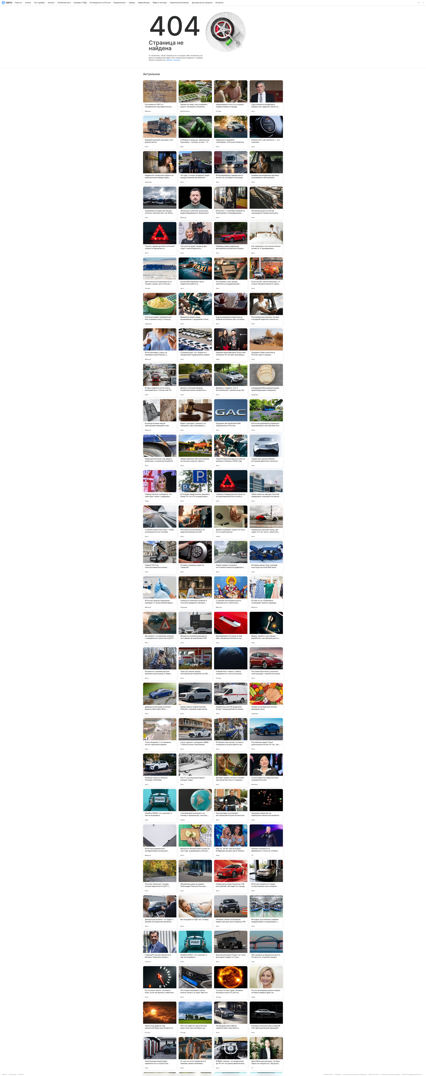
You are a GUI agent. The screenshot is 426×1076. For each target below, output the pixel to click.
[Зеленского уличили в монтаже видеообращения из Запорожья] (195, 203)
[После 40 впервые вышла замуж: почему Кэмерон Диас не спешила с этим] (266, 982)
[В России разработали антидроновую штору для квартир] (159, 841)
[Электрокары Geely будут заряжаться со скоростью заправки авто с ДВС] (159, 1053)
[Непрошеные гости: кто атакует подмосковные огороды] (230, 97)
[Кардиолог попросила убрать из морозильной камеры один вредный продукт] (159, 167)
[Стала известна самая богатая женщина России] (266, 770)
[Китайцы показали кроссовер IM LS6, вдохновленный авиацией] (266, 1018)
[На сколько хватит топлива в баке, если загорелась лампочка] (159, 982)
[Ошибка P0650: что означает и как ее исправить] (159, 805)
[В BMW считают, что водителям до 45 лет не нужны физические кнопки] (230, 1053)
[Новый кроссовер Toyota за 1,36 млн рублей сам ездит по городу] (230, 876)
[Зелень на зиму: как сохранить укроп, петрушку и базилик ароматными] (195, 97)
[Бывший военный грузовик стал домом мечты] (159, 132)
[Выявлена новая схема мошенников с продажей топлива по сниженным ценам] (195, 309)
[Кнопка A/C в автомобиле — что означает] (266, 132)
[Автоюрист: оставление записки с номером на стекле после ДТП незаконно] (159, 628)
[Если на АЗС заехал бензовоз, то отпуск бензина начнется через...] (266, 274)
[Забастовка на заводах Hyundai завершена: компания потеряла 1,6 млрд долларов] (266, 486)
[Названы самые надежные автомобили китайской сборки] (230, 238)
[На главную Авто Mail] (8, 2)
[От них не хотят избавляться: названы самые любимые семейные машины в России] (195, 1053)
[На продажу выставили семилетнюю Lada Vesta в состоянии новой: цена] (230, 1018)
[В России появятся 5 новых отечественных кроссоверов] (266, 876)
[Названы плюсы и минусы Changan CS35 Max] (159, 770)
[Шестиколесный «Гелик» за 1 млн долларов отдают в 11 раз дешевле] (230, 947)
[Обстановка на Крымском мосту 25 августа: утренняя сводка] (266, 947)
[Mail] (3, 2)
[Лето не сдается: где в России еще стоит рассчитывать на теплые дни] (195, 1018)
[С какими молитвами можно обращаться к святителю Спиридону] (230, 593)
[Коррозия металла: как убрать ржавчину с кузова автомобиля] (159, 451)
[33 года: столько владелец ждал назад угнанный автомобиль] (195, 167)
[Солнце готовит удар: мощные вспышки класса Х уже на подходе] (230, 982)
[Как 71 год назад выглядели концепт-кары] (195, 770)
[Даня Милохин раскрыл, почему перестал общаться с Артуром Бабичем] (266, 1053)
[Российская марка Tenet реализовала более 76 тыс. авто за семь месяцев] (266, 734)
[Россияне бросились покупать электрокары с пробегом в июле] (266, 663)
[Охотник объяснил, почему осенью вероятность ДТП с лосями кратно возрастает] (159, 876)
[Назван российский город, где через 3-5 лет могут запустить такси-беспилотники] (266, 522)
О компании (12, 1074)
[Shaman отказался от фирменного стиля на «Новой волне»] (266, 841)
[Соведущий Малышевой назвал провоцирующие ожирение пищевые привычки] (266, 380)
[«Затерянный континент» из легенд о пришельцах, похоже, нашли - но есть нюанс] (195, 805)
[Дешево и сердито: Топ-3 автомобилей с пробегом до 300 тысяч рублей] (230, 380)
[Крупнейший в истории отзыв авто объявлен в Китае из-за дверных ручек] (230, 628)
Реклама (21, 1074)
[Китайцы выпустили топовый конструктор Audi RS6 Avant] (266, 557)
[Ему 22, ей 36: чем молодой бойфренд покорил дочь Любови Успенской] (230, 841)
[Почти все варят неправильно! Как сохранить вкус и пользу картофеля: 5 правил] (159, 309)
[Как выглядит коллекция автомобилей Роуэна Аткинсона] (230, 805)
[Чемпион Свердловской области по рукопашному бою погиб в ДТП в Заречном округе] (230, 486)
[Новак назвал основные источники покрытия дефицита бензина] (230, 557)
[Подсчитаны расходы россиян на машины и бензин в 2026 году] (230, 451)
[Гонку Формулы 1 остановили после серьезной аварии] (159, 734)
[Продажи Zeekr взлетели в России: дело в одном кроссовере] (266, 345)
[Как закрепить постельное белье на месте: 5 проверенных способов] (266, 238)
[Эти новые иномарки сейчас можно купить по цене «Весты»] (195, 982)
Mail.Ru (4, 1074)
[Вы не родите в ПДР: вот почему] (195, 912)
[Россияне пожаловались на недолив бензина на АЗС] (195, 522)
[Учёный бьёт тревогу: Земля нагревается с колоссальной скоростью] (230, 663)
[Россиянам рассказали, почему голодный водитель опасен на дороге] (266, 309)
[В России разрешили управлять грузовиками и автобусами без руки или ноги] (266, 415)
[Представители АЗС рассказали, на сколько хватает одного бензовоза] (195, 451)
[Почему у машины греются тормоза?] (195, 557)
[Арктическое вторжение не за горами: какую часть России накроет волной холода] (159, 274)
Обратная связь (373, 1074)
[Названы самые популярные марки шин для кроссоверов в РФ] (230, 912)
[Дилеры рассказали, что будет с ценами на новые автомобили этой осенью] (159, 912)
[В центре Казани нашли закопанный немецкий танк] (159, 415)
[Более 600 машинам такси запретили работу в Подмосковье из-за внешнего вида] (195, 274)
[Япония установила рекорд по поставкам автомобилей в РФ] (195, 628)
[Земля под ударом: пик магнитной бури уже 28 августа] (159, 1018)
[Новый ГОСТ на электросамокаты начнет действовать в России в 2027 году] (159, 557)
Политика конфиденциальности (412, 1074)
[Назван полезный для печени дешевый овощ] (266, 699)
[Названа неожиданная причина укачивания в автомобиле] (266, 167)
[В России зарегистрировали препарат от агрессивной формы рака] (159, 593)
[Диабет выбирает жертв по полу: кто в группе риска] (230, 522)
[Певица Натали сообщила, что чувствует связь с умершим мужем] (159, 486)
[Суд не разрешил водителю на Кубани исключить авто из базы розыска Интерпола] (230, 309)
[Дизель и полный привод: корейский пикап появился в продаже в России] (195, 380)
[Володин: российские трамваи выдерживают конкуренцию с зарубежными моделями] (266, 912)
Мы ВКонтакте (328, 1074)
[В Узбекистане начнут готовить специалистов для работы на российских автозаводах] (230, 734)
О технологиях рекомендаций (390, 1074)
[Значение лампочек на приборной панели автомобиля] (266, 805)
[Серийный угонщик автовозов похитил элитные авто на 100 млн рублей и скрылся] (159, 203)
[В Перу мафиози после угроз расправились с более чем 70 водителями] (159, 380)
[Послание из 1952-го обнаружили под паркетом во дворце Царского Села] (159, 97)
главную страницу (172, 60)
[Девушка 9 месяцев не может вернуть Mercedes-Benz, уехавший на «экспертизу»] (159, 699)
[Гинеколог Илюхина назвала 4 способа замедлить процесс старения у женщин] (195, 593)
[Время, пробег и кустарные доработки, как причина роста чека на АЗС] (266, 628)
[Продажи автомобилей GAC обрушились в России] (230, 415)
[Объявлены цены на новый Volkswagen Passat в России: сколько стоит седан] (195, 876)
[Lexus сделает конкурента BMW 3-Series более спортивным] (195, 734)
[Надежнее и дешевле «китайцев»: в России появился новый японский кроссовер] (230, 132)
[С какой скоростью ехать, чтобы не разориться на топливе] (159, 522)
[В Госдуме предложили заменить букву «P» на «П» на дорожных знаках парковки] (195, 486)
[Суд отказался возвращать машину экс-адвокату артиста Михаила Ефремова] (266, 97)
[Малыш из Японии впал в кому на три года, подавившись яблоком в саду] (195, 841)
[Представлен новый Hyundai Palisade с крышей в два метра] (195, 699)
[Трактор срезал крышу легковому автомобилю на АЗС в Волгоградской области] (195, 663)
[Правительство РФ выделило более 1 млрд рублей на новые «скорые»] (230, 699)
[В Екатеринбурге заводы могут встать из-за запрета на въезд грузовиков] (230, 167)
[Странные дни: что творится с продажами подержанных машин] (195, 345)
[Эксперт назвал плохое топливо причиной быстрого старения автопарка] (230, 770)
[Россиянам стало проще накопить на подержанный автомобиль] (230, 274)
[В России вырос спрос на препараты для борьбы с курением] (159, 345)
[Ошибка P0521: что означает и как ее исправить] (195, 947)
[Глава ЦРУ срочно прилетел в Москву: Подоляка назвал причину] (159, 947)
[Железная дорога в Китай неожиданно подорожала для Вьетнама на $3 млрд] (266, 203)
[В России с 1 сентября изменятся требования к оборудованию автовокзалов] (230, 203)
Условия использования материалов (355, 1074)
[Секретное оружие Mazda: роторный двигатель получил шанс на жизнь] (266, 451)
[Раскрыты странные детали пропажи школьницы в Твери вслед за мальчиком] (159, 663)
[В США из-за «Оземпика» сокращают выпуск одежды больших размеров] (266, 593)
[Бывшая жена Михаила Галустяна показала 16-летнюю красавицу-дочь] (230, 345)
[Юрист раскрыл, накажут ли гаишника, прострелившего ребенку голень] (195, 415)
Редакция (338, 1074)
